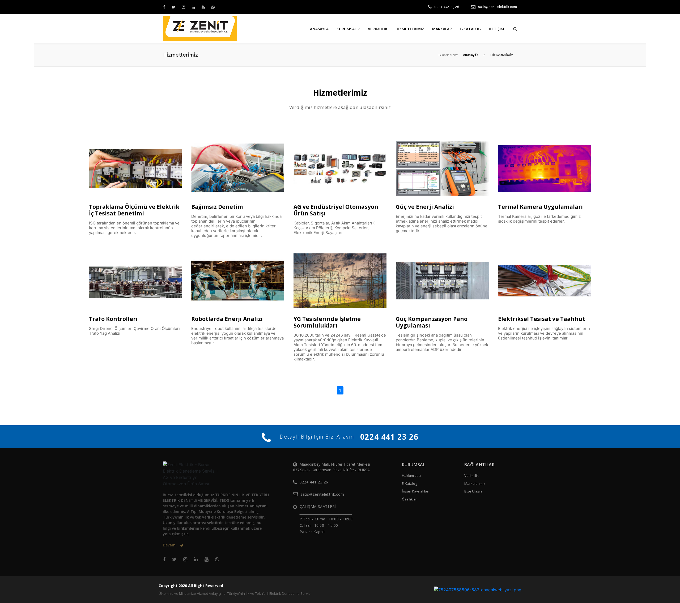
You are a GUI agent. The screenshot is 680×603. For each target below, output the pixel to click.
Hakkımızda (411, 475)
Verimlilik (471, 475)
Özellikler (409, 499)
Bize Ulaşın (473, 491)
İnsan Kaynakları (415, 491)
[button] (515, 28)
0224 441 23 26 (446, 7)
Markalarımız (474, 483)
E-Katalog (409, 483)
